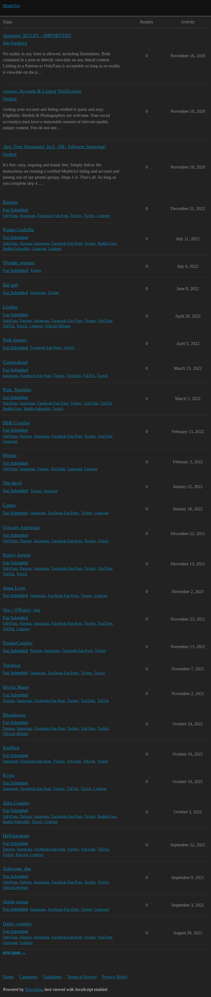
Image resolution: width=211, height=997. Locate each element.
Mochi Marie (16, 687)
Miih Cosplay (16, 422)
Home (8, 976)
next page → (14, 952)
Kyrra (8, 775)
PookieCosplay (18, 643)
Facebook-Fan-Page (52, 216)
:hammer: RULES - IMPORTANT (37, 35)
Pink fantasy (15, 340)
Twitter (76, 216)
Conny (9, 505)
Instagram (27, 216)
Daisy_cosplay (17, 923)
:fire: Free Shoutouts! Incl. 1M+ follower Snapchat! (54, 146)
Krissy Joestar (17, 555)
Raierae (10, 202)
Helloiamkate (16, 835)
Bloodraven (14, 715)
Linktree (103, 216)
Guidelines (52, 976)
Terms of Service (82, 976)
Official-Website (57, 326)
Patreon (26, 243)
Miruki (9, 455)
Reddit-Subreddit (16, 249)
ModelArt (11, 5)
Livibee (10, 307)
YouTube (105, 321)
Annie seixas (15, 901)
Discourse (33, 989)
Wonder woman (18, 262)
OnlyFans (10, 216)
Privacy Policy (114, 976)
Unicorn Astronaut (21, 527)
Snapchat (51, 491)
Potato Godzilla (18, 229)
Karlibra (11, 747)
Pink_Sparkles (17, 389)
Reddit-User (107, 243)
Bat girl (10, 285)
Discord (22, 855)
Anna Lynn (14, 588)
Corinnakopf (15, 362)
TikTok (8, 326)
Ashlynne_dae (17, 868)
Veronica (11, 665)
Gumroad (39, 249)
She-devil (12, 483)
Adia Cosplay (16, 803)
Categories (28, 976)
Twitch (89, 216)
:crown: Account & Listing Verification (42, 91)
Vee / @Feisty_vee (21, 610)
